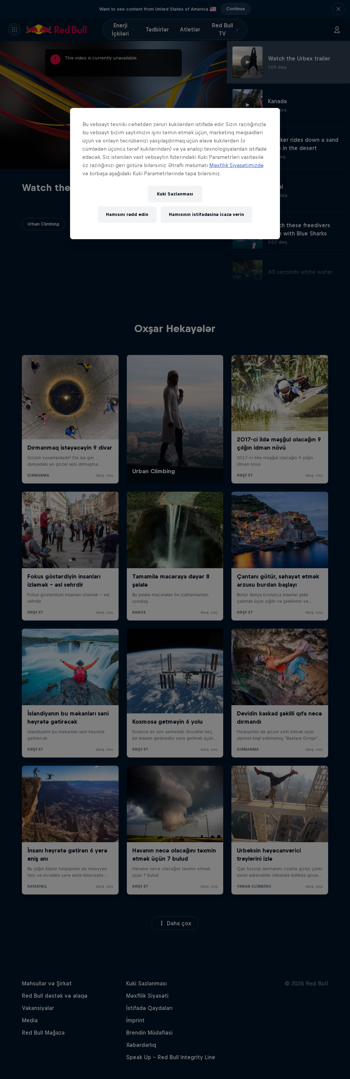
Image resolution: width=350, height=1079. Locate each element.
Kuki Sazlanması (175, 193)
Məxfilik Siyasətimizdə (236, 165)
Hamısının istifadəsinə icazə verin (206, 214)
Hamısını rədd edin (127, 214)
